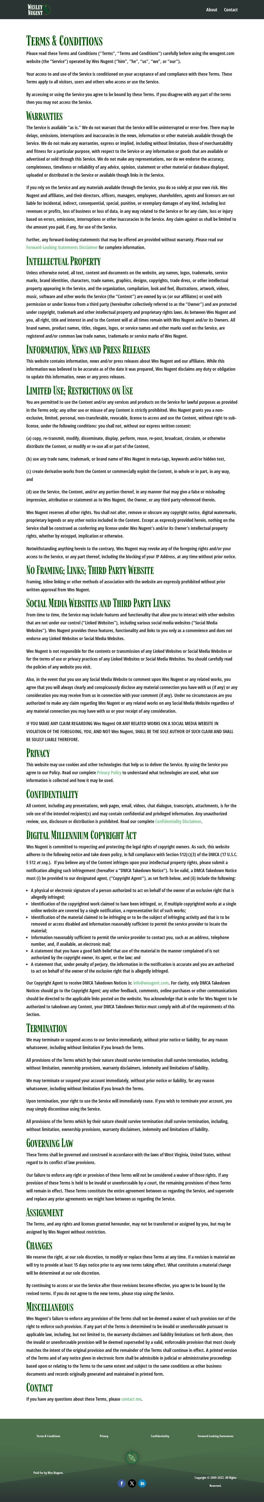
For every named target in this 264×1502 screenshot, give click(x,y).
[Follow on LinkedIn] (142, 1483)
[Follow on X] (132, 1483)
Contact (231, 10)
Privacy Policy (109, 772)
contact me (131, 1399)
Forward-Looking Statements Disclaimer (62, 247)
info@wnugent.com (151, 983)
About (211, 10)
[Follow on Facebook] (122, 1483)
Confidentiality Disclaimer (178, 821)
